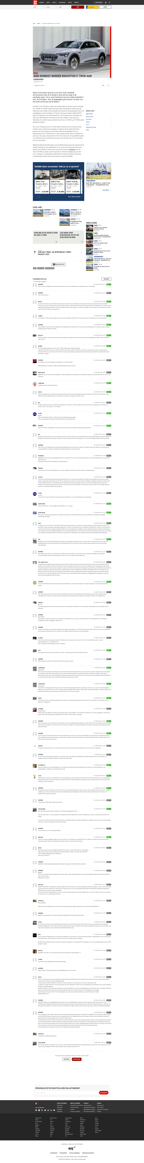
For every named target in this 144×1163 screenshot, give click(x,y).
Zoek (77, 7)
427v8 (39, 776)
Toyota (96, 1128)
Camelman (41, 383)
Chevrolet (37, 1130)
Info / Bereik (100, 1107)
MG (66, 1136)
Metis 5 (40, 301)
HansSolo (41, 900)
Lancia (66, 1119)
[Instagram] (39, 1110)
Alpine (37, 1119)
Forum (76, 2)
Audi (35, 268)
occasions (89, 119)
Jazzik (40, 413)
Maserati (67, 1128)
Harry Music (41, 504)
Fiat (51, 1123)
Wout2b (40, 950)
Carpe (39, 698)
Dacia (36, 1136)
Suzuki (96, 1125)
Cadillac (37, 1128)
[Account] (106, 2)
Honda (52, 1127)
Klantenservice (87, 1105)
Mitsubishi (82, 1119)
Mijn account (100, 1105)
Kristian (40, 837)
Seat (96, 1118)
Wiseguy (40, 746)
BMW (36, 1127)
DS (51, 1119)
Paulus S (40, 335)
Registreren (76, 1059)
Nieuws (41, 2)
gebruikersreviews (91, 127)
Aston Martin (38, 1121)
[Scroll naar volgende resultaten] (39, 197)
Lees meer (106, 190)
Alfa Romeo (38, 1118)
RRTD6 (39, 848)
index (87, 130)
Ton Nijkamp (41, 809)
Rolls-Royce (83, 1134)
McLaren (67, 1132)
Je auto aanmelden (75, 1111)
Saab (81, 1136)
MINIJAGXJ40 (41, 372)
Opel (81, 1125)
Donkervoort (53, 1118)
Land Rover (68, 1121)
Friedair (40, 468)
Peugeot (82, 1127)
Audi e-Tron (41, 268)
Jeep (51, 1134)
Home (34, 23)
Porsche (82, 1130)
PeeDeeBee (41, 456)
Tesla (96, 1127)
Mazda (66, 1130)
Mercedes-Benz (69, 1134)
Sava (39, 523)
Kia (51, 1136)
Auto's (54, 2)
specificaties (89, 116)
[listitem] (42, 182)
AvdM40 (40, 346)
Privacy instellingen (74, 1152)
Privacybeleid (63, 1152)
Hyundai (52, 1128)
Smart (96, 1121)
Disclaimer (59, 1111)
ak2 (39, 539)
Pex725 (40, 392)
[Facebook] (36, 1110)
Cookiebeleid (53, 1152)
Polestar (82, 1128)
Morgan (82, 1121)
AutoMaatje (41, 765)
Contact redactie (74, 1107)
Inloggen (66, 1059)
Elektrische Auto (50, 268)
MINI (81, 1118)
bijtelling (72, 149)
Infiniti (52, 1130)
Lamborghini (68, 1118)
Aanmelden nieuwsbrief (76, 1105)
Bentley (37, 1125)
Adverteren (60, 1107)
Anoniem (40, 325)
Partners (99, 1111)
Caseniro (40, 709)
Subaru (97, 1123)
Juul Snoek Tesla (43, 562)
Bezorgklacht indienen (89, 1107)
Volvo (96, 1132)
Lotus (66, 1125)
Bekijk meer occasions (74, 196)
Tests (48, 2)
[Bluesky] (45, 1110)
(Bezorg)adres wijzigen (89, 1109)
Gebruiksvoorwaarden (102, 1109)
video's (88, 122)
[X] (42, 1110)
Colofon (72, 1109)
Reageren (106, 279)
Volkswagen (98, 1130)
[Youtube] (54, 1110)
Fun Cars (40, 884)
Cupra (36, 1134)
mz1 (39, 402)
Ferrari (51, 1121)
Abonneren (60, 1105)
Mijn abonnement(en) (89, 1111)
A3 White (40, 638)
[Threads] (48, 1110)
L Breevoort (41, 668)
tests (87, 124)
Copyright (59, 1109)
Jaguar (51, 1132)
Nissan (82, 1123)
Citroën (37, 1132)
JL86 (39, 650)
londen (40, 316)
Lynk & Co (67, 1127)
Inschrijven (103, 1093)
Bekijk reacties (58, 264)
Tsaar (40, 922)
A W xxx (40, 477)
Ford (51, 1125)
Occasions (62, 2)
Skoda (96, 1119)
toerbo (40, 959)
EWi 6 (39, 934)
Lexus (66, 1123)
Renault (82, 1132)
